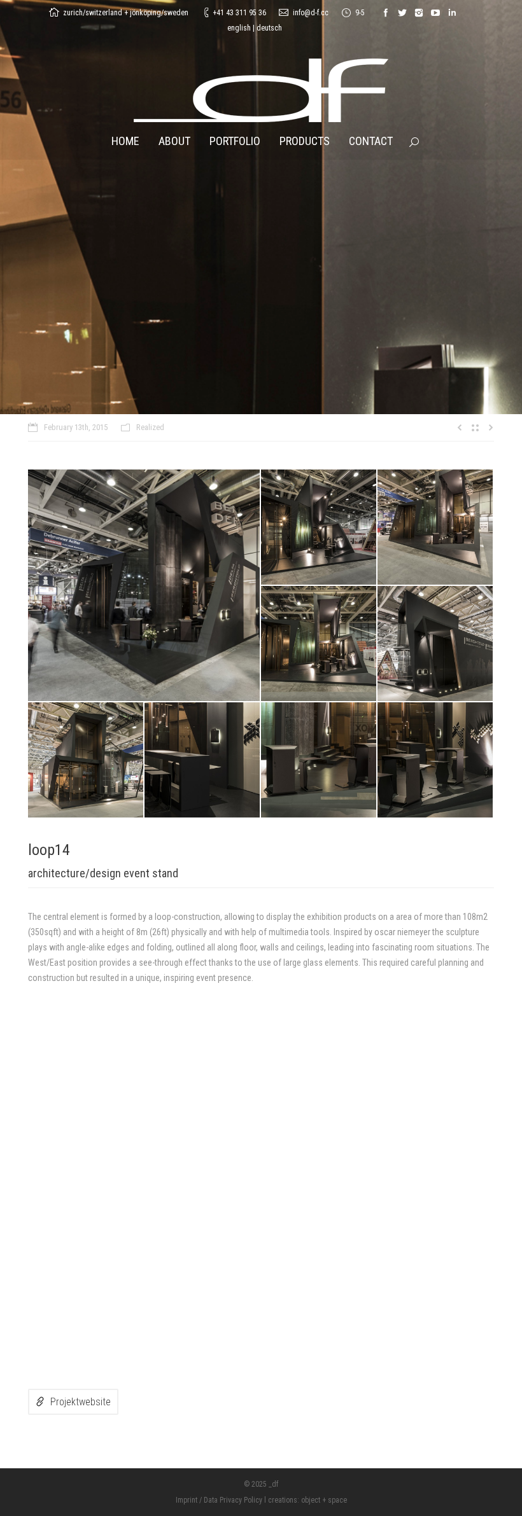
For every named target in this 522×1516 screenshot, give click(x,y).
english (239, 28)
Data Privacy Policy (233, 1500)
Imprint (186, 1500)
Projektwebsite (80, 1402)
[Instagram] (419, 13)
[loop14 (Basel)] (144, 585)
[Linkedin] (452, 13)
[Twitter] (402, 13)
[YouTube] (435, 13)
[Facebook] (386, 13)
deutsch (269, 28)
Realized (150, 427)
